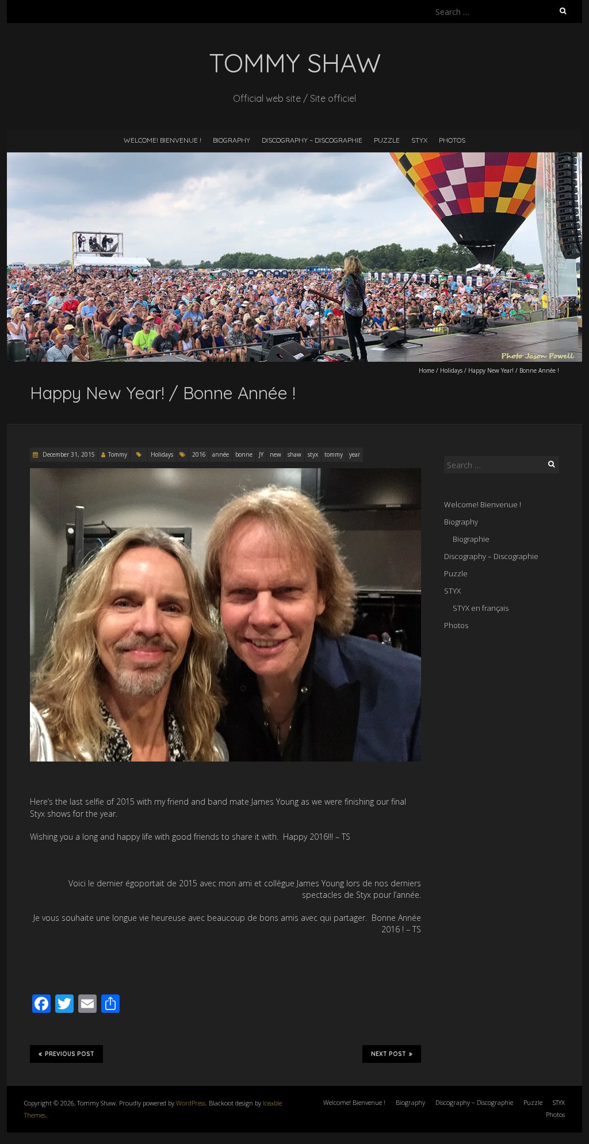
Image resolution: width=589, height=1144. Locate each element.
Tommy (117, 454)
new (275, 454)
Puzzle (387, 140)
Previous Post (69, 1054)
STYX (419, 140)
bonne (244, 454)
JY (261, 454)
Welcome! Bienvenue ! (162, 140)
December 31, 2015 (68, 454)
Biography (231, 140)
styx (313, 454)
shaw (294, 454)
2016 (199, 454)
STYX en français (480, 608)
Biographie (471, 539)
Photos (452, 140)
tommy (333, 454)
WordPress (190, 1103)
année (220, 454)
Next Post (388, 1054)
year (354, 454)
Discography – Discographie (312, 140)
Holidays (451, 370)
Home (426, 370)
